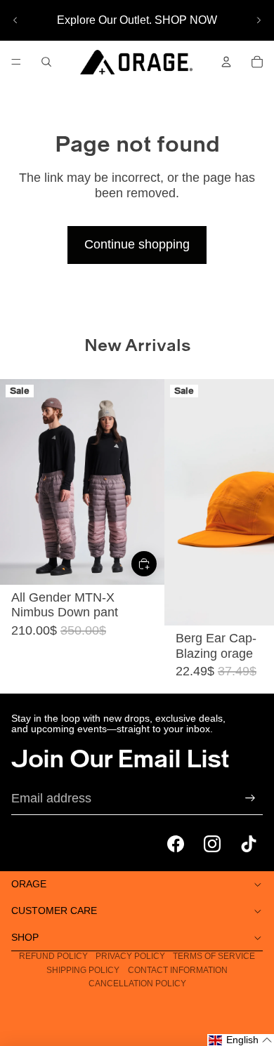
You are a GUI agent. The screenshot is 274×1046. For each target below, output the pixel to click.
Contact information (178, 970)
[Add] (144, 563)
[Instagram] (212, 844)
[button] (240, 1040)
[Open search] (46, 61)
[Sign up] (250, 798)
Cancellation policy (137, 983)
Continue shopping (137, 244)
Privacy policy (130, 956)
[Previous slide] (15, 20)
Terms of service (214, 956)
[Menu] (16, 62)
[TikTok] (249, 844)
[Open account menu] (226, 61)
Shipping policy (82, 970)
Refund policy (53, 956)
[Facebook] (176, 844)
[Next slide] (258, 20)
